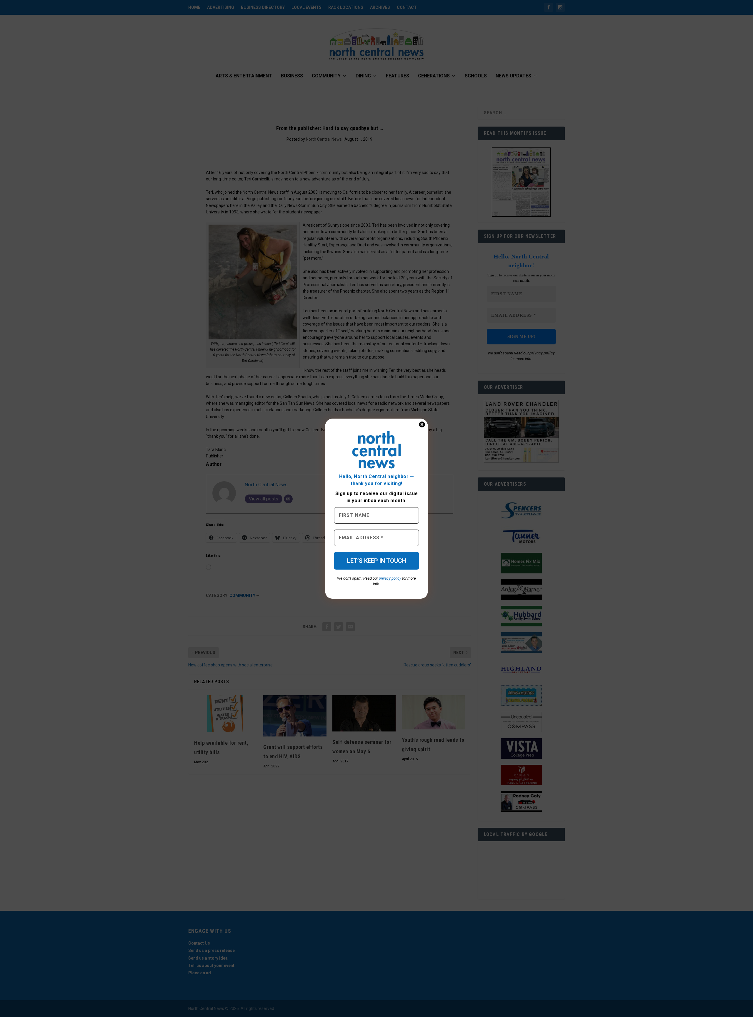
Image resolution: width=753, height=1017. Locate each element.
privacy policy (390, 578)
